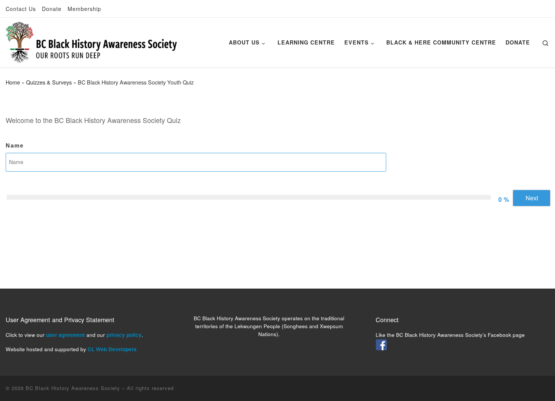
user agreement (65, 334)
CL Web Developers (112, 349)
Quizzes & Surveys (49, 82)
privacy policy (124, 334)
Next (532, 198)
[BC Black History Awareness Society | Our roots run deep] (91, 40)
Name (15, 145)
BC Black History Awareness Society (73, 388)
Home (13, 82)
